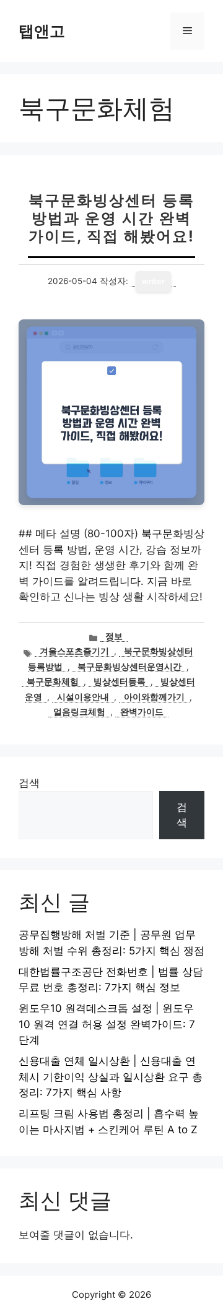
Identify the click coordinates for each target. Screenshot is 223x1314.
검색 (29, 783)
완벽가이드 (142, 712)
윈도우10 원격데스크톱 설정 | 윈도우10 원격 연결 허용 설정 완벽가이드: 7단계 (107, 1024)
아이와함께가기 (154, 697)
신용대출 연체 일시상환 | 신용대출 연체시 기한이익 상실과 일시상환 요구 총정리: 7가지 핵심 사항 (111, 1077)
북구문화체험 (53, 681)
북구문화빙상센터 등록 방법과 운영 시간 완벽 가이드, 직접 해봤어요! (111, 218)
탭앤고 (42, 31)
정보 (114, 636)
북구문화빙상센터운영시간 (129, 667)
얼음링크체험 (79, 712)
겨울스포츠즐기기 (74, 651)
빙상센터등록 (120, 681)
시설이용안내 (83, 697)
